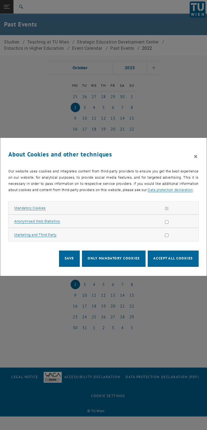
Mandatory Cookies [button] (30, 208)
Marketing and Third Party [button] (35, 235)
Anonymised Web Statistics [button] (37, 221)
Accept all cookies (173, 258)
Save (69, 258)
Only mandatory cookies (114, 258)
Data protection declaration (170, 190)
